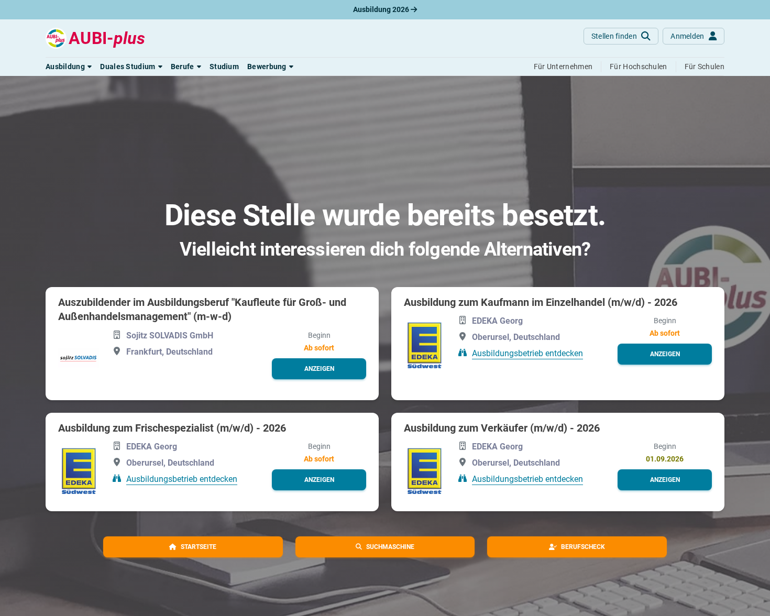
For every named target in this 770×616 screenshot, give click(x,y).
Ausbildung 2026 (382, 9)
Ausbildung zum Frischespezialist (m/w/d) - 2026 (172, 428)
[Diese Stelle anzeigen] (78, 358)
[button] (69, 66)
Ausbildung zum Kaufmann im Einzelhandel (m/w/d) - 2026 (540, 302)
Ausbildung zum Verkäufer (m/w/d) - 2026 (502, 428)
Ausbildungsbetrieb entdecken (527, 353)
